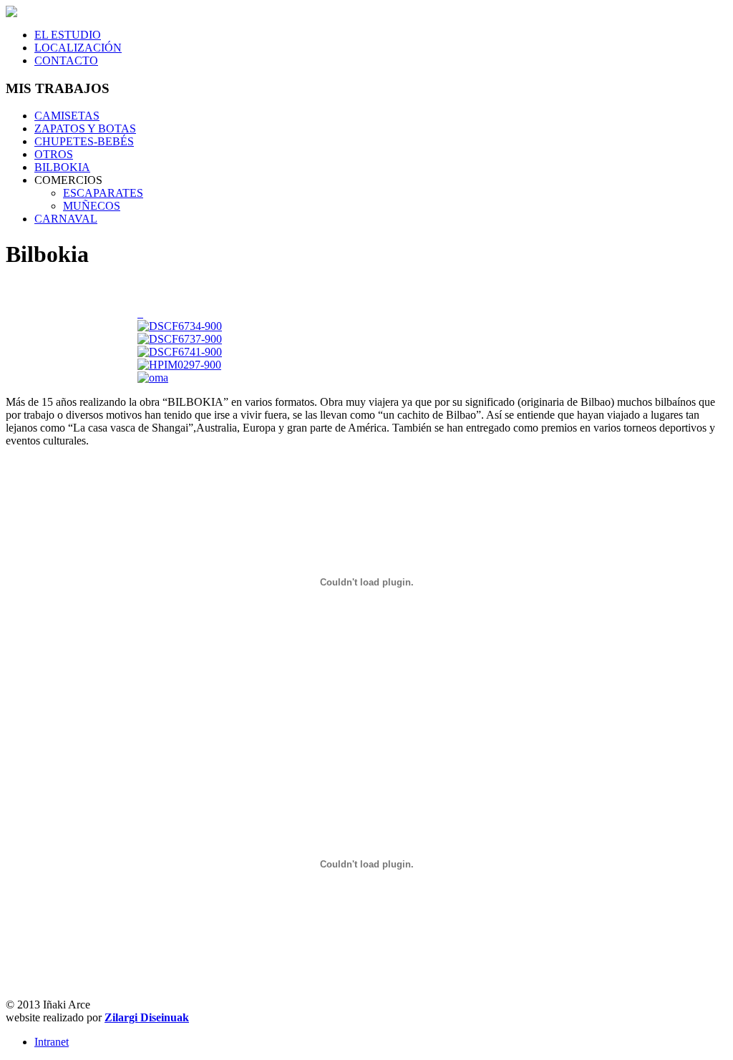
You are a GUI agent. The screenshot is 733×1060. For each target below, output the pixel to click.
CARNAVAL (65, 219)
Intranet (51, 1042)
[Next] (141, 313)
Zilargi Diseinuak (147, 1017)
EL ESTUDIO (67, 35)
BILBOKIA (62, 167)
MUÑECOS (91, 206)
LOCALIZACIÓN (78, 48)
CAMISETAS (66, 116)
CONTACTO (66, 60)
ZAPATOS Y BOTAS (85, 128)
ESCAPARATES (103, 193)
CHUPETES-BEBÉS (84, 141)
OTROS (53, 154)
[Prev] (138, 313)
